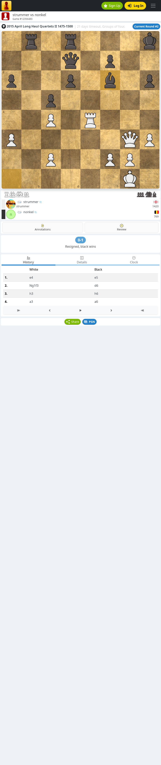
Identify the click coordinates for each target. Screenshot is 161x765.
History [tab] (28, 262)
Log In (139, 6)
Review (121, 229)
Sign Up (114, 6)
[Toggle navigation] (153, 6)
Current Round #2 (146, 26)
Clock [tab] (134, 262)
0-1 (80, 240)
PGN (92, 322)
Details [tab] (82, 262)
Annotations (43, 229)
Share (75, 322)
